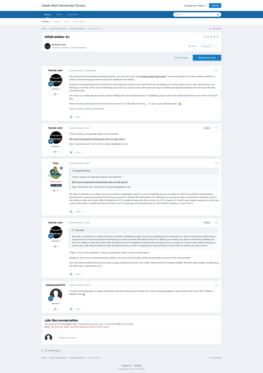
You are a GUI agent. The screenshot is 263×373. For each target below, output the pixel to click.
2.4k (57, 190)
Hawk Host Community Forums (63, 5)
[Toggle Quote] (73, 171)
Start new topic (181, 57)
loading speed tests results (153, 76)
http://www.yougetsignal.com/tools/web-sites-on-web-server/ (97, 139)
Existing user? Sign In (195, 6)
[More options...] (216, 70)
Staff (67, 21)
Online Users (79, 21)
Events (57, 21)
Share (193, 46)
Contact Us (126, 365)
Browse (47, 14)
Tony (55, 163)
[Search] (218, 14)
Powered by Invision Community (131, 369)
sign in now (104, 324)
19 (57, 94)
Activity (59, 14)
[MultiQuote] (71, 117)
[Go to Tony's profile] (56, 173)
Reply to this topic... (68, 338)
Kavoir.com (60, 44)
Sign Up (215, 5)
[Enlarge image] (180, 103)
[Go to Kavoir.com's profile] (48, 46)
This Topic (207, 14)
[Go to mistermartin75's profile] (56, 294)
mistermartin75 (55, 285)
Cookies (137, 365)
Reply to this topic (207, 57)
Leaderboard (72, 14)
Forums (45, 21)
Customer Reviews (77, 47)
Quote (78, 117)
